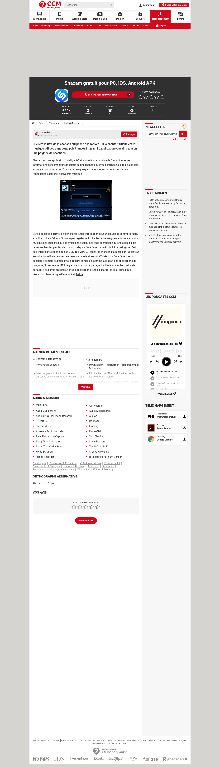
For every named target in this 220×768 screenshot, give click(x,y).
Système (135, 25)
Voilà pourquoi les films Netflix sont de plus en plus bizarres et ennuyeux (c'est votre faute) (168, 215)
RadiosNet (95, 431)
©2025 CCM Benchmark (117, 743)
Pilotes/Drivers (110, 25)
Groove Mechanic (99, 451)
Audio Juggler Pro (46, 410)
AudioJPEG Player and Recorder (54, 416)
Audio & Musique (72, 123)
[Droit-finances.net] (98, 759)
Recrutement (98, 740)
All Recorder (96, 405)
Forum (180, 18)
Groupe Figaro (98, 743)
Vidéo (145, 25)
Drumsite (94, 421)
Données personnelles (115, 740)
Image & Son (100, 18)
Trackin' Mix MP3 (99, 446)
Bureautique (46, 25)
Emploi (162, 25)
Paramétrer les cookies (137, 740)
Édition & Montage (103, 469)
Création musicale (90, 463)
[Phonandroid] (175, 759)
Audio (35, 25)
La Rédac (45, 132)
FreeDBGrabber (44, 451)
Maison (120, 18)
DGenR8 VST (43, 421)
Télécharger (54, 123)
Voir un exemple (180, 139)
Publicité (78, 740)
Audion (93, 416)
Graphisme (78, 25)
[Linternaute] (79, 758)
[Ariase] (150, 759)
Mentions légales (179, 740)
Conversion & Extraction (63, 463)
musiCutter (42, 404)
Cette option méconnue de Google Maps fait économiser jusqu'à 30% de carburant (167, 203)
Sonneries (108, 466)
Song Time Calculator (48, 441)
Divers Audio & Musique (46, 466)
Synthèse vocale (64, 469)
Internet (89, 25)
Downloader (96, 364)
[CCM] (50, 5)
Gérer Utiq (152, 740)
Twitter (79, 274)
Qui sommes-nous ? (42, 740)
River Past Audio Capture (50, 436)
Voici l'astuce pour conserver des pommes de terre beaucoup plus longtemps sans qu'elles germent (165, 238)
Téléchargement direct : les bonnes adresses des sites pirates (55, 375)
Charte (162, 740)
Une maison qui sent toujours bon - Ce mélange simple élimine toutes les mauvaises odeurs (167, 227)
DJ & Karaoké (112, 463)
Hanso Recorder (45, 456)
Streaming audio (42, 469)
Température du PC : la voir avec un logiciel (113, 381)
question (176, 5)
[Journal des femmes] (41, 759)
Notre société (67, 740)
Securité (140, 18)
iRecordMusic (43, 426)
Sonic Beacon (97, 441)
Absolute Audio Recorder (50, 431)
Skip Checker (96, 436)
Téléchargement (160, 18)
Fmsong (93, 426)
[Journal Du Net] (59, 759)
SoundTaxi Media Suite (49, 446)
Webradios (83, 469)
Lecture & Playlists (73, 466)
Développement (62, 25)
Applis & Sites (79, 18)
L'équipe (56, 740)
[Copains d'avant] (116, 759)
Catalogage (39, 463)
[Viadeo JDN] (133, 759)
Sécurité (124, 25)
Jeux (98, 25)
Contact (87, 740)
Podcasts (93, 466)
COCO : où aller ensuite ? (50, 381)
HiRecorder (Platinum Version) (106, 456)
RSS (168, 740)
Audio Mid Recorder (100, 410)
